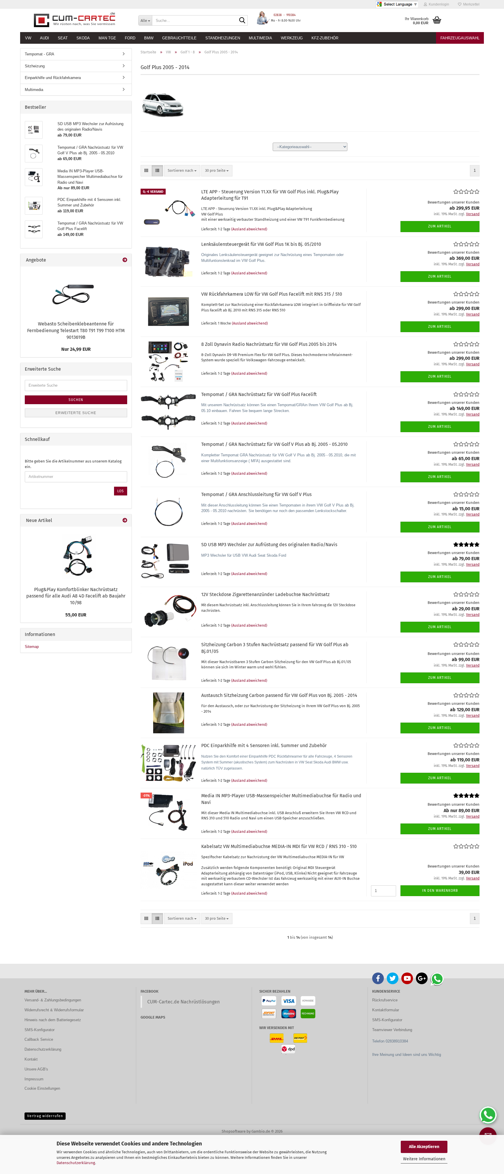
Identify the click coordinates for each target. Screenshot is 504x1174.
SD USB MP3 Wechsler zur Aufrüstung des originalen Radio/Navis (269, 544)
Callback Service (38, 1039)
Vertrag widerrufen (45, 1116)
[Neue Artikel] (125, 520)
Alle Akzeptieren (424, 1146)
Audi (44, 38)
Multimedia (260, 38)
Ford (130, 38)
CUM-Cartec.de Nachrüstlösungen (183, 1002)
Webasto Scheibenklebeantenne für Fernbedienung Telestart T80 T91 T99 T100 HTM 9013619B (76, 330)
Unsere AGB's (36, 1069)
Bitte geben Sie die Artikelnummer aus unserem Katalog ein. (73, 464)
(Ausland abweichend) (249, 229)
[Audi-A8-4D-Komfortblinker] (76, 555)
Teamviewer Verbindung (392, 1030)
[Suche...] (242, 20)
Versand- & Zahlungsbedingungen (52, 1000)
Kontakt (31, 1059)
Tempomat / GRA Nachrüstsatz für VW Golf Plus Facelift (259, 394)
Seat (63, 38)
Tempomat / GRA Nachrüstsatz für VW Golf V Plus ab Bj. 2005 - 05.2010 (274, 444)
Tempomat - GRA (39, 54)
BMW (148, 38)
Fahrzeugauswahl (460, 38)
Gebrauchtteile (179, 38)
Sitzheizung (35, 66)
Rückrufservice (385, 1000)
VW (28, 38)
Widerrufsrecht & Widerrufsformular (54, 1010)
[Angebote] (125, 260)
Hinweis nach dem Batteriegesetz (52, 1020)
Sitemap (32, 646)
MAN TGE (107, 38)
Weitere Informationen (424, 1159)
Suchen (76, 400)
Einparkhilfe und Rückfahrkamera (53, 78)
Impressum (33, 1079)
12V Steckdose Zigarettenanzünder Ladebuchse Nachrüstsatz (265, 594)
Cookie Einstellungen (42, 1088)
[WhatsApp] (488, 1115)
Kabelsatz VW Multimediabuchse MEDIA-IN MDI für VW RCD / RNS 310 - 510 (279, 846)
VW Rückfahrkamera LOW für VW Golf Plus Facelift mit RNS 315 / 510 (271, 294)
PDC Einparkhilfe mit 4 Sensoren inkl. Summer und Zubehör (264, 745)
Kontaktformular (385, 1010)
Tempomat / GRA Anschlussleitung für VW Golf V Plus (256, 494)
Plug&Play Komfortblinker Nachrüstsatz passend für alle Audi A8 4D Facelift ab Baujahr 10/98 (75, 596)
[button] (146, 170)
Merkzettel (470, 4)
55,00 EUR (75, 615)
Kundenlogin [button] (438, 4)
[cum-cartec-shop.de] (75, 20)
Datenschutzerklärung (76, 1163)
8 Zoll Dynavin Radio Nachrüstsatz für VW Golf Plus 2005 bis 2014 (269, 344)
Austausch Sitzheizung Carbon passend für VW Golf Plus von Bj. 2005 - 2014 (279, 695)
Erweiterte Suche (75, 413)
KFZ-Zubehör (325, 38)
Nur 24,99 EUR (76, 349)
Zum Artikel (440, 226)
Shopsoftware (234, 1131)
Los (120, 491)
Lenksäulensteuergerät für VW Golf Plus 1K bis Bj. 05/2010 (261, 244)
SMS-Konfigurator (39, 1030)
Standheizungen (222, 38)
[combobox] (182, 170)
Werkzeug (292, 38)
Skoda (83, 38)
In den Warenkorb (440, 891)
